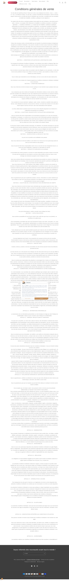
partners (27, 285)
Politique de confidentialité (30, 561)
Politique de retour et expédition (47, 559)
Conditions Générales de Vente (33, 559)
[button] (27, 1)
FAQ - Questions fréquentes (19, 559)
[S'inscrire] (44, 553)
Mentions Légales (40, 561)
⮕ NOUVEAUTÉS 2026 (12, 2)
